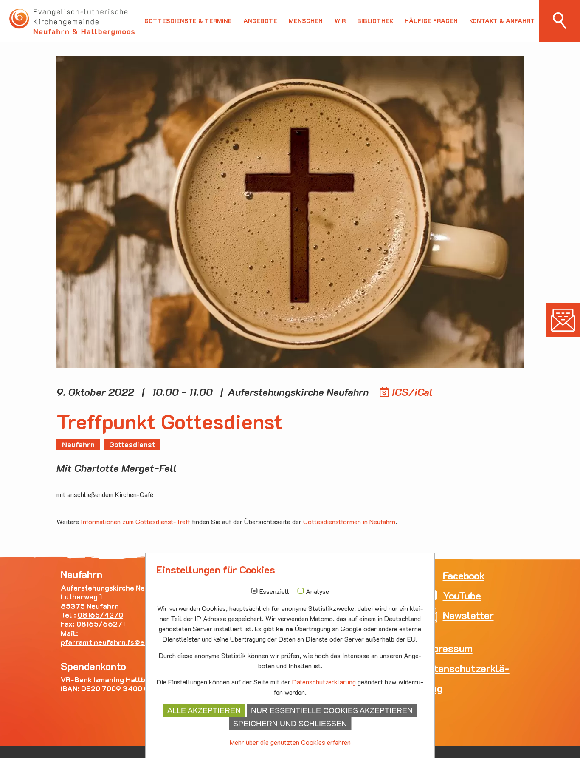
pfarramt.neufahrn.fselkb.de (113, 642)
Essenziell (274, 591)
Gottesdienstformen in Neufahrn (349, 521)
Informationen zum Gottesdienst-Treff (135, 521)
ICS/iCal (412, 391)
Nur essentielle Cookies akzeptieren (332, 710)
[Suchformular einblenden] (559, 21)
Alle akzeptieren (204, 710)
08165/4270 (100, 614)
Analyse (317, 591)
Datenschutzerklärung (324, 681)
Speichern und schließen (290, 723)
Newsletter (563, 320)
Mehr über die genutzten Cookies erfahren (290, 742)
